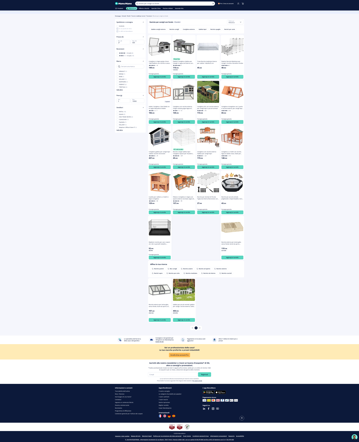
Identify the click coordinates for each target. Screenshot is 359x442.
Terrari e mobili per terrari (138, 16)
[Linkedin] (204, 408)
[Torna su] (242, 418)
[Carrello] (243, 3)
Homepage (118, 16)
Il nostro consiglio (164, 391)
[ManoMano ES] (173, 415)
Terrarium (149, 16)
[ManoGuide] (354, 437)
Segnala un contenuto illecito (124, 402)
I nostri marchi (163, 399)
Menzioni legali (147, 436)
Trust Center (187, 436)
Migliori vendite (164, 405)
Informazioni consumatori (218, 436)
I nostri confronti (164, 397)
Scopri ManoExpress (165, 408)
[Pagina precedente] (192, 327)
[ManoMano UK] (164, 415)
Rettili (128, 16)
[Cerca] (137, 3)
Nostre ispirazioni (164, 402)
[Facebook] (208, 408)
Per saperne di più (197, 381)
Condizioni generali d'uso (200, 436)
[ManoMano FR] (160, 415)
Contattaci (118, 399)
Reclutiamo (118, 408)
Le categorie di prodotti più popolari (170, 394)
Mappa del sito (136, 436)
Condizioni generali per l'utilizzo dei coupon (129, 414)
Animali (124, 16)
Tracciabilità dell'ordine (122, 391)
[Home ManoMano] (123, 3)
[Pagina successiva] (199, 327)
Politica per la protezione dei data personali (167, 436)
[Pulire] (213, 3)
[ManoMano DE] (169, 415)
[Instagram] (213, 408)
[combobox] (235, 22)
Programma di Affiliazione (123, 411)
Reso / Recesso (119, 394)
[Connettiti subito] (238, 3)
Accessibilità (240, 436)
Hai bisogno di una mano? (123, 397)
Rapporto (231, 436)
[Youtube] (217, 408)
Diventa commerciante (122, 405)
